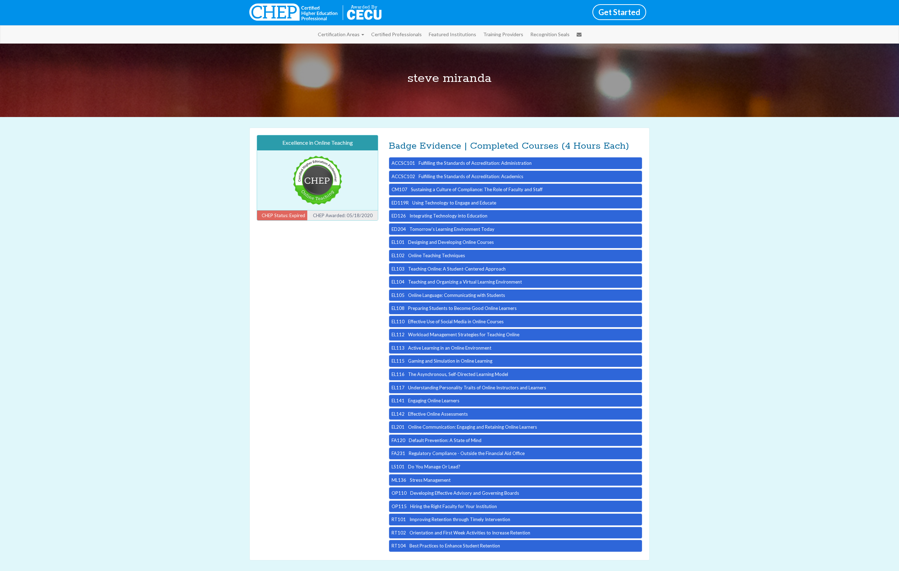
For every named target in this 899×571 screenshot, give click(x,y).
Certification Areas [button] (339, 34)
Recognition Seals (550, 34)
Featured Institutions (452, 34)
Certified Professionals (396, 34)
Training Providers (503, 34)
